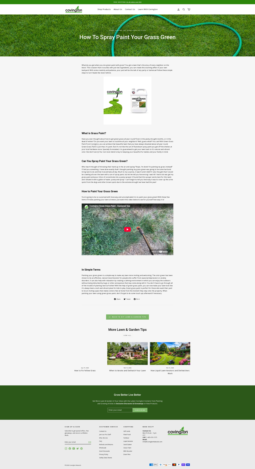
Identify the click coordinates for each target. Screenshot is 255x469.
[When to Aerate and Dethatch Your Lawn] (127, 353)
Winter (135, 30)
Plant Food (127, 434)
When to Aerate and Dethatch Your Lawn (127, 370)
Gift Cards (127, 431)
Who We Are (103, 438)
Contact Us (130, 9)
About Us (118, 9)
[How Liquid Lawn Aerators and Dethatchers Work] (170, 353)
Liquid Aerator (128, 441)
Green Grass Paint (89, 147)
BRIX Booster (128, 451)
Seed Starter (128, 444)
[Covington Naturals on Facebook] (70, 448)
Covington (94, 144)
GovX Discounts (104, 451)
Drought (111, 30)
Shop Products (104, 9)
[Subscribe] (89, 442)
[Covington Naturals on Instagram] (66, 448)
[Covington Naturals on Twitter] (77, 448)
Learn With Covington (147, 9)
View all (127, 335)
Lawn (124, 30)
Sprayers (129, 30)
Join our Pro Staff (105, 434)
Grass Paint (118, 30)
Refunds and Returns (106, 444)
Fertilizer (126, 438)
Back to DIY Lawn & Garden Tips (128, 317)
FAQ (100, 441)
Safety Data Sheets (105, 458)
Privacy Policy (103, 454)
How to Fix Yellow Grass (85, 370)
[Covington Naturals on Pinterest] (81, 448)
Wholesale (102, 448)
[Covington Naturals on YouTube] (74, 448)
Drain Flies (127, 454)
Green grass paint (133, 288)
